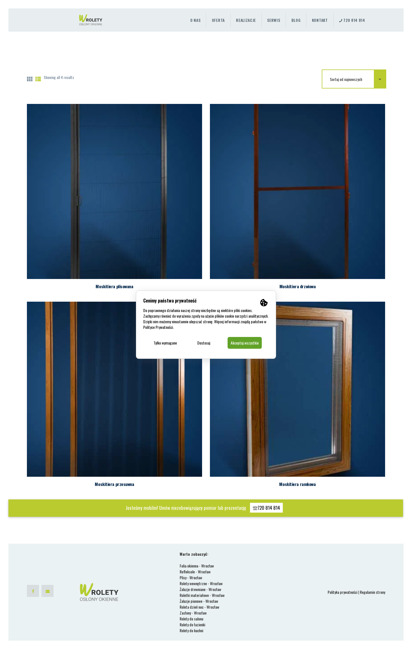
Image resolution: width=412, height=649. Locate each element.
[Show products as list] (38, 79)
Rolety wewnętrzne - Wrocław (201, 583)
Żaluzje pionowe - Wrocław (199, 601)
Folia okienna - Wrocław (197, 566)
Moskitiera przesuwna (114, 484)
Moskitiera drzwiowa (297, 286)
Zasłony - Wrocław (193, 613)
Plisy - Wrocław (191, 577)
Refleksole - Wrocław (195, 571)
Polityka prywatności (342, 592)
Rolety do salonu (191, 619)
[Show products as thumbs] (30, 79)
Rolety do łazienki (192, 624)
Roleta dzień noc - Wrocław (199, 607)
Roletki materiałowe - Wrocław (202, 595)
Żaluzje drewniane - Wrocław (200, 589)
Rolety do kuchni (191, 630)
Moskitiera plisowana (114, 286)
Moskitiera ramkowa (297, 484)
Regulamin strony (372, 592)
